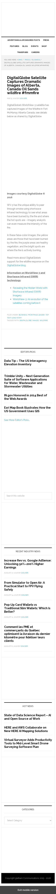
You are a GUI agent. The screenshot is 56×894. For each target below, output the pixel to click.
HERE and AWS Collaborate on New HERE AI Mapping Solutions (26, 729)
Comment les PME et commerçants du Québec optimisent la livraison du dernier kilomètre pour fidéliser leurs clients (27, 634)
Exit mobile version (28, 889)
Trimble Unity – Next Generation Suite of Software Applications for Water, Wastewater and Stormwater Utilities (26, 381)
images (35, 320)
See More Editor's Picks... (17, 420)
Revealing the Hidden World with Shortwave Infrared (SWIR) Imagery (30, 292)
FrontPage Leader (36, 315)
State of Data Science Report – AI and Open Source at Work (27, 716)
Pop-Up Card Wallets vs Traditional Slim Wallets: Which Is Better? (27, 608)
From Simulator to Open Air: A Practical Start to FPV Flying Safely (24, 586)
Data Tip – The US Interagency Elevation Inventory (25, 362)
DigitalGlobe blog (16, 265)
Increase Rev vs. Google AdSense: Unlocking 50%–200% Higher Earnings (27, 564)
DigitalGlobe (26, 320)
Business (23, 315)
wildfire (44, 320)
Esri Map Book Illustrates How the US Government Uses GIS (27, 409)
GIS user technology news (28, 11)
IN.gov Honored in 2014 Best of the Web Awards (25, 397)
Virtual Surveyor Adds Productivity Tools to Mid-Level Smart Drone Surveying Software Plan (28, 743)
